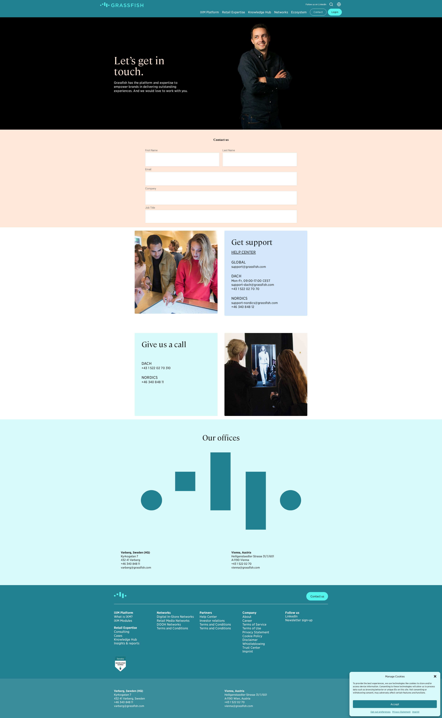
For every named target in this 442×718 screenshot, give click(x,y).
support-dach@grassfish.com (252, 284)
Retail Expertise (233, 12)
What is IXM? (123, 616)
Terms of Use (251, 628)
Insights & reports (126, 643)
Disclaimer (250, 639)
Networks (281, 12)
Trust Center (251, 647)
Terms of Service (254, 624)
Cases (118, 635)
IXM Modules (123, 620)
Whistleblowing (253, 643)
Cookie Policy (252, 636)
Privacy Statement (401, 711)
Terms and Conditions (172, 628)
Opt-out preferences (381, 711)
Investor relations (212, 620)
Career (247, 620)
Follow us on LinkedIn (316, 4)
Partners (206, 612)
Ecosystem (299, 12)
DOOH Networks (169, 624)
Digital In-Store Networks (175, 616)
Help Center (208, 616)
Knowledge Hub (259, 12)
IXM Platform (209, 12)
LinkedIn (291, 616)
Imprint (415, 711)
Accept (395, 704)
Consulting (121, 631)
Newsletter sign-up (299, 620)
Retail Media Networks (173, 620)
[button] (435, 676)
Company (249, 612)
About (246, 616)
